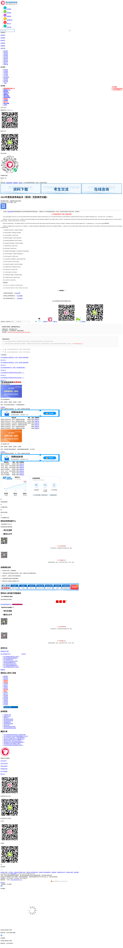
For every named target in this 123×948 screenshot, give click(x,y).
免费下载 (3, 48)
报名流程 (5, 677)
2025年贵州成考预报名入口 (117, 89)
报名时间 (5, 679)
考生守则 (5, 689)
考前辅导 (5, 61)
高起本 (20, 182)
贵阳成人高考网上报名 (19, 872)
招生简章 (5, 57)
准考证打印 (6, 93)
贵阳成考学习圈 (5, 651)
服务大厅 (5, 63)
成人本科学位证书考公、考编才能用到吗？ (14, 737)
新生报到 (5, 701)
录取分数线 (6, 95)
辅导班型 (3, 40)
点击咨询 (17, 293)
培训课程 (3, 37)
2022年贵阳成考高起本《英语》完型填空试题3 (18, 352)
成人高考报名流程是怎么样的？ (11, 656)
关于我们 (10, 872)
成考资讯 (5, 52)
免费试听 (3, 35)
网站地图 (76, 872)
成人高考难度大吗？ (6, 654)
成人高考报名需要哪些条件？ (10, 665)
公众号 (5, 104)
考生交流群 (6, 103)
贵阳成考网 (9, 182)
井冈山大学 (6, 725)
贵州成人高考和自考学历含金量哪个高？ (13, 739)
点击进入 (23, 654)
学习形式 (5, 704)
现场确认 (5, 686)
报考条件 (5, 676)
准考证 (5, 691)
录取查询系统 (6, 97)
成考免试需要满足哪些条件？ (10, 658)
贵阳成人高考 (4, 872)
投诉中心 (3, 882)
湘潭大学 (6, 717)
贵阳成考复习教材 (7, 707)
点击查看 (19, 295)
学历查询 (5, 100)
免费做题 (3, 45)
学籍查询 (5, 98)
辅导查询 (5, 91)
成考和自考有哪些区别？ (9, 662)
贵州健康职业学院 (8, 723)
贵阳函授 (53, 872)
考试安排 (5, 692)
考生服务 (5, 695)
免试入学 (5, 685)
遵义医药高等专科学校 (9, 728)
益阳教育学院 (7, 722)
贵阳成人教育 (69, 872)
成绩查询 (5, 94)
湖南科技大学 (7, 716)
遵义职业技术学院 (8, 720)
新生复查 (5, 698)
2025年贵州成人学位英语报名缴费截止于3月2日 (15, 736)
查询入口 (5, 694)
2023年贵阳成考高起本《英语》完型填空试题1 (18, 349)
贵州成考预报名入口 (17, 604)
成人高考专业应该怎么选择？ (10, 661)
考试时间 (5, 682)
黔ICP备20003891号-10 (16, 879)
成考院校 (5, 58)
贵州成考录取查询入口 (6, 604)
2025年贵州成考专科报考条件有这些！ (13, 745)
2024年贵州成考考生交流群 (117, 88)
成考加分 (5, 688)
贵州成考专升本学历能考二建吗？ (12, 743)
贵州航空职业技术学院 (9, 726)
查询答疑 (5, 697)
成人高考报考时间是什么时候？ (11, 667)
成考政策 (5, 54)
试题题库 (15, 182)
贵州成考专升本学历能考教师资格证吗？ (13, 742)
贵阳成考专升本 (61, 872)
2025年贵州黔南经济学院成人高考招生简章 (14, 734)
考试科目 (5, 680)
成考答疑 (5, 55)
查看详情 (37, 419)
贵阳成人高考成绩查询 (44, 872)
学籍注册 (5, 703)
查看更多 (3, 669)
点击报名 (19, 298)
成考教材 (3, 43)
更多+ (5, 83)
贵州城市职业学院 (8, 719)
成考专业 (5, 60)
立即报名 (3, 407)
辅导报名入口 (6, 90)
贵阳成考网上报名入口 (9, 88)
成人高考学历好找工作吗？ (10, 664)
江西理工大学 (7, 714)
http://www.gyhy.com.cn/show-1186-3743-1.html (19, 332)
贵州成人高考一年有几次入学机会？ (12, 740)
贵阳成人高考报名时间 (32, 872)
